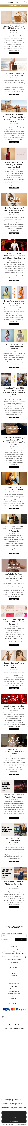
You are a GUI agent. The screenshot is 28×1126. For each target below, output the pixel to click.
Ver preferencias (14, 1121)
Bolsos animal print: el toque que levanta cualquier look (14, 164)
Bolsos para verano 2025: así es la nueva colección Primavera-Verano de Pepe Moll (14, 391)
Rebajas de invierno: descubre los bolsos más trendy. (14, 751)
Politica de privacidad (21, 1124)
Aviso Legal (13, 1124)
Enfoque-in (21, 1028)
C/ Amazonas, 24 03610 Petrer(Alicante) (15, 957)
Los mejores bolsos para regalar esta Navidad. (14, 796)
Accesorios (14, 975)
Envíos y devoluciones (14, 996)
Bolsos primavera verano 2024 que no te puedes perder (14, 665)
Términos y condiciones (14, 993)
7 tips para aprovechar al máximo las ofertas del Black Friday (14, 210)
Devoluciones (14, 998)
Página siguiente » (7, 915)
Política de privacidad (14, 989)
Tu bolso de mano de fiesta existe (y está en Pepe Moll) (14, 346)
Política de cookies (6, 1124)
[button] (0, 6)
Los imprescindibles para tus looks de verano (14, 74)
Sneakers (14, 973)
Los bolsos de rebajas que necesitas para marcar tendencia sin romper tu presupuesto (14, 440)
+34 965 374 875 (14, 962)
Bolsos (14, 971)
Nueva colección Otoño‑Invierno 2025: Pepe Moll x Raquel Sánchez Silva (14, 255)
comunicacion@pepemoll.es (14, 959)
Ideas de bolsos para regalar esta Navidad (14, 488)
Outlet (14, 978)
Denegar (14, 1117)
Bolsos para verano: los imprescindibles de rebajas (14, 302)
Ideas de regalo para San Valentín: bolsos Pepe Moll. (14, 707)
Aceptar (14, 1113)
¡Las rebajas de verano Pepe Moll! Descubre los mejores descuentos (14, 576)
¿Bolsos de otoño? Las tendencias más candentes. (14, 840)
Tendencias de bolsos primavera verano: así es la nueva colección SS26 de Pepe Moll (14, 118)
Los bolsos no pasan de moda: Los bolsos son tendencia (14, 883)
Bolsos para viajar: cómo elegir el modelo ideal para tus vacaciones (14, 28)
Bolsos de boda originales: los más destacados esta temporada (14, 621)
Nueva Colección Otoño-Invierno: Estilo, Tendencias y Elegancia (14, 528)
